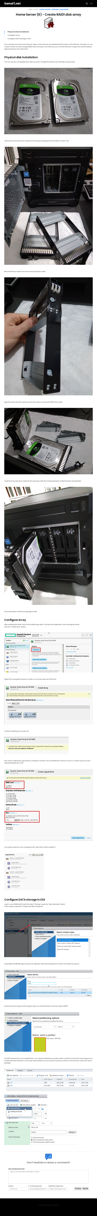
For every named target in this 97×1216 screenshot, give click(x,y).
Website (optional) (55, 1186)
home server (44, 9)
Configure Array (14, 35)
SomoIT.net (12, 3)
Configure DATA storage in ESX (19, 39)
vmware (54, 9)
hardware (64, 9)
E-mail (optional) (35, 1186)
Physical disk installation (18, 32)
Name (11, 1186)
